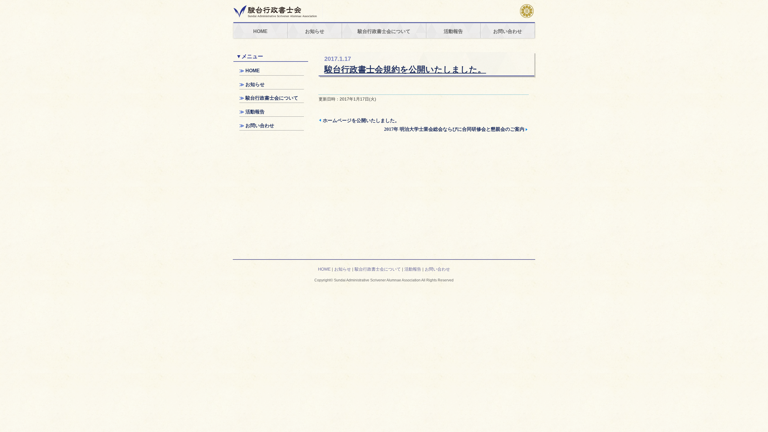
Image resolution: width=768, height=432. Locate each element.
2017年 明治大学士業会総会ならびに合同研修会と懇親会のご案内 (454, 129)
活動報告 (453, 31)
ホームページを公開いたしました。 (361, 120)
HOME (260, 31)
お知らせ (314, 31)
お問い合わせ (507, 31)
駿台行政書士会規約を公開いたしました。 (405, 69)
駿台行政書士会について (384, 31)
